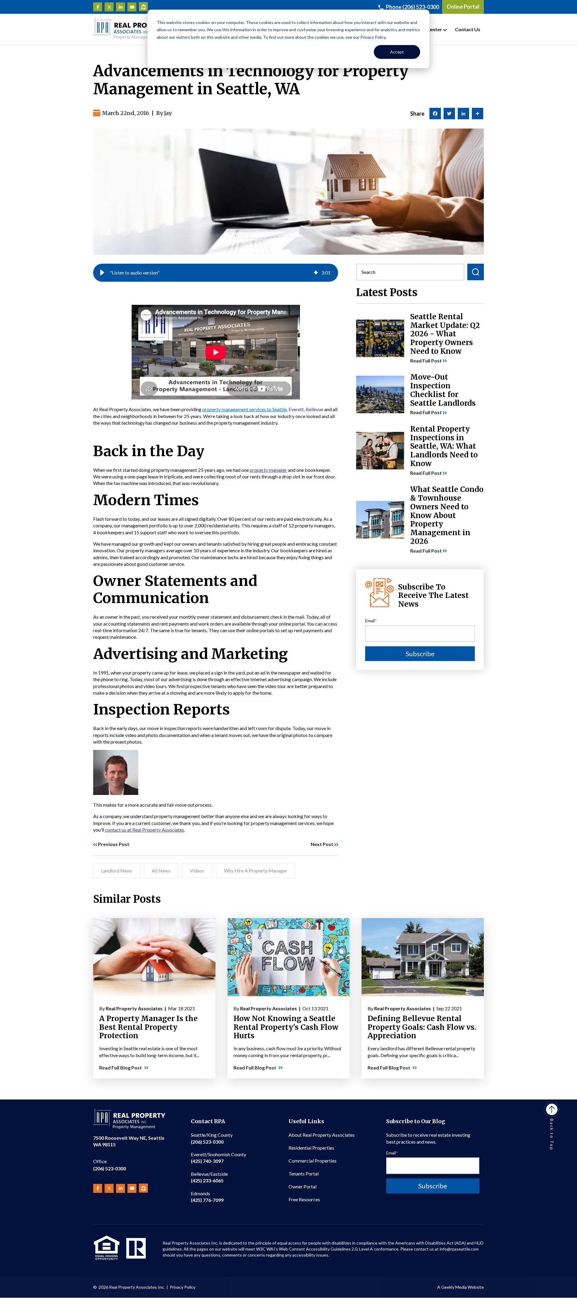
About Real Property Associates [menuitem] (321, 1135)
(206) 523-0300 (109, 1164)
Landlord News (116, 870)
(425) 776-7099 (207, 1196)
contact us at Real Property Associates (144, 829)
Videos (197, 870)
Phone (412, 7)
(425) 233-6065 (209, 1177)
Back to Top (551, 1135)
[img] (315, 272)
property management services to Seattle (244, 409)
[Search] (475, 272)
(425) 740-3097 (218, 1157)
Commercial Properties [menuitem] (312, 1160)
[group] (215, 273)
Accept (397, 51)
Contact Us (467, 29)
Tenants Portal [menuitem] (303, 1173)
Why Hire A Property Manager (255, 870)
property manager (268, 470)
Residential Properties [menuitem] (311, 1148)
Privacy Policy (182, 1287)
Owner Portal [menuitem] (302, 1186)
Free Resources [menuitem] (304, 1199)
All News (161, 870)
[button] (102, 273)
